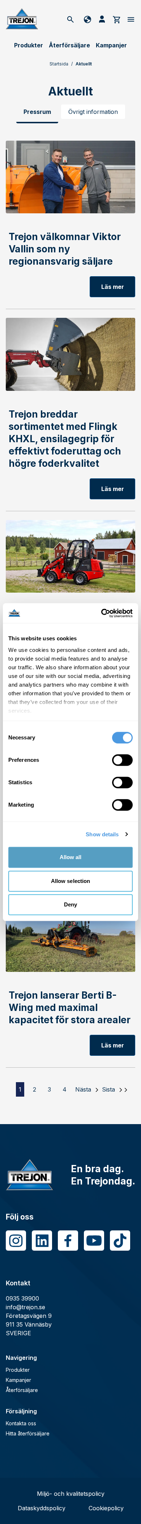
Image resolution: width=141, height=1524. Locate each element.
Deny (70, 904)
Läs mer (112, 286)
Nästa (83, 1089)
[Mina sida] (102, 19)
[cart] (116, 19)
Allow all (71, 857)
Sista (108, 1089)
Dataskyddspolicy (41, 1508)
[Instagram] (16, 1240)
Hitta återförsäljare (28, 1433)
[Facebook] (68, 1240)
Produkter (28, 45)
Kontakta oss (21, 1423)
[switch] (122, 760)
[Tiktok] (120, 1240)
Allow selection (70, 881)
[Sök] (70, 19)
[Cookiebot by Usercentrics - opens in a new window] (101, 613)
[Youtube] (94, 1240)
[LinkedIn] (42, 1240)
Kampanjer (111, 45)
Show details (102, 834)
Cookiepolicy (106, 1508)
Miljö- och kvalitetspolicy (70, 1493)
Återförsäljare (69, 45)
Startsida (59, 64)
